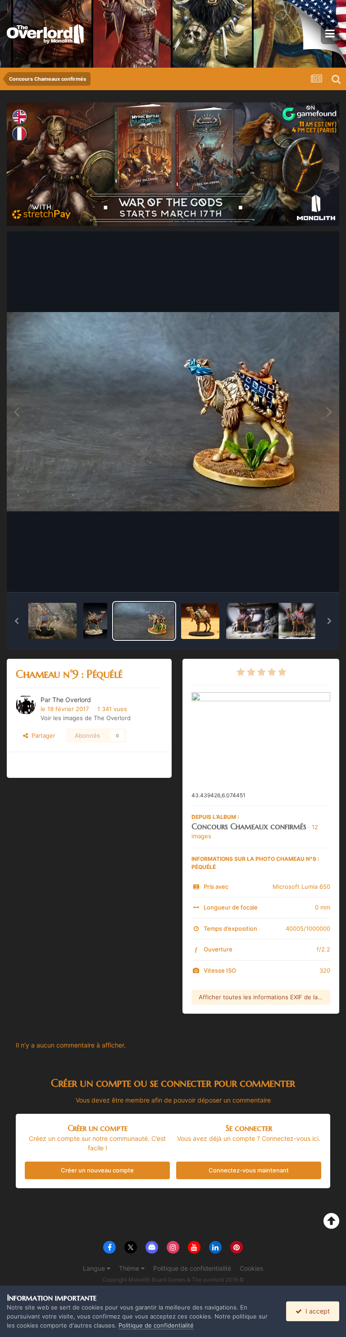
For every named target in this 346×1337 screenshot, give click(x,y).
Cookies (251, 1268)
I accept (316, 1311)
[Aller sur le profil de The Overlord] (26, 705)
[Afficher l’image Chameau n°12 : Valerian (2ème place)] (95, 621)
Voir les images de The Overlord (86, 717)
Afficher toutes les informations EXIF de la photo (264, 997)
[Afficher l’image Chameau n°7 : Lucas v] (270, 621)
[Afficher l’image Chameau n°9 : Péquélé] (144, 621)
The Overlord (71, 699)
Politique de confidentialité (192, 1268)
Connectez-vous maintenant (249, 1170)
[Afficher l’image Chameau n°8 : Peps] (200, 621)
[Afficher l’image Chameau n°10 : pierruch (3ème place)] (52, 621)
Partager (41, 735)
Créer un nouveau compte (97, 1170)
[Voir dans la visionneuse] (173, 411)
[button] (17, 621)
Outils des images (294, 575)
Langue (95, 1268)
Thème (130, 1268)
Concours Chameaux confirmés (248, 826)
